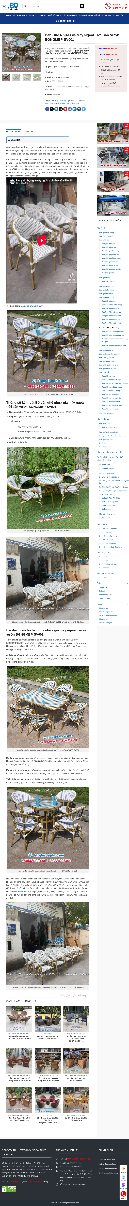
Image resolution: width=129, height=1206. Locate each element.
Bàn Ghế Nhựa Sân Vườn (112, 323)
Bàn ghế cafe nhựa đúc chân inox (112, 436)
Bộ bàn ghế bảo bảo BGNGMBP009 (76, 1079)
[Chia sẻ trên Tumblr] (79, 109)
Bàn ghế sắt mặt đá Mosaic (112, 387)
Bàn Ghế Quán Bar (106, 358)
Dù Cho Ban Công (106, 473)
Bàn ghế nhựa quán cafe (111, 316)
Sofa (31, 15)
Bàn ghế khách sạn (107, 286)
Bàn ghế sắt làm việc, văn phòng (115, 383)
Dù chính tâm (104, 465)
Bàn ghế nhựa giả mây (90, 15)
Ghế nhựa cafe (105, 447)
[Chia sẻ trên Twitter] (56, 109)
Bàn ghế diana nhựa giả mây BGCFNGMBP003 (19, 1119)
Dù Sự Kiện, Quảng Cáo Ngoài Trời (113, 491)
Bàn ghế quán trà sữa (108, 369)
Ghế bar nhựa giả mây (108, 564)
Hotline (123, 1193)
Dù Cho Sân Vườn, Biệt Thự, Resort (113, 487)
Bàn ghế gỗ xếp (108, 273)
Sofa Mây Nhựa (105, 595)
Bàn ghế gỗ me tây (109, 247)
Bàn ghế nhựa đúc (109, 301)
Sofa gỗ (102, 591)
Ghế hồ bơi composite (108, 529)
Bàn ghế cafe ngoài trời (108, 432)
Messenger (123, 1188)
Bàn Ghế (21, 15)
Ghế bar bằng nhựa (107, 557)
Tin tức (120, 15)
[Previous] (6, 52)
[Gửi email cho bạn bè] (61, 109)
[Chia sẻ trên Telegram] (84, 109)
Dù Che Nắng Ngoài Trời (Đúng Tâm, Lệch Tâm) (111, 459)
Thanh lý (109, 15)
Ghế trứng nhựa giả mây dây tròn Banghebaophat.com (48, 1120)
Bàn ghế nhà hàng (106, 290)
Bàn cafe (102, 424)
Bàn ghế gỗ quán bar (110, 265)
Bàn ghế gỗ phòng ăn (110, 254)
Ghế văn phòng (105, 578)
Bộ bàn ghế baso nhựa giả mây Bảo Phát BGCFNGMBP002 (76, 1038)
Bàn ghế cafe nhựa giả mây (59, 51)
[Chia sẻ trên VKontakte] (70, 109)
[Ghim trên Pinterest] (65, 109)
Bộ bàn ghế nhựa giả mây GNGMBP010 (76, 1119)
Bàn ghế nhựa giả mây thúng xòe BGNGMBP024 (48, 1079)
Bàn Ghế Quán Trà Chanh (109, 365)
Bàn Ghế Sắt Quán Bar (111, 402)
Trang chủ (10, 15)
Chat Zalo (123, 1180)
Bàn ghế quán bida (106, 361)
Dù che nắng (69, 15)
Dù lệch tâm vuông (109, 509)
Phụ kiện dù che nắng (108, 514)
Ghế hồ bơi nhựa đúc (107, 543)
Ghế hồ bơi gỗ (105, 532)
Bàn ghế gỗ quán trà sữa (111, 269)
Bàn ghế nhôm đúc (106, 294)
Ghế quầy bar (103, 553)
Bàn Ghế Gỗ (104, 240)
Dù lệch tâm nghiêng (110, 502)
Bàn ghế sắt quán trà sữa (112, 405)
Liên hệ (70, 21)
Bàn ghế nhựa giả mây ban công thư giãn (64, 103)
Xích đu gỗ (103, 608)
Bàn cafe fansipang (109, 427)
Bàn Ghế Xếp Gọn (106, 414)
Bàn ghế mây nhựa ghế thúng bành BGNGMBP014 (19, 1079)
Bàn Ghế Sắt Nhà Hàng (111, 391)
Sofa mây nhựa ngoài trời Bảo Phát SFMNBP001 (48, 1037)
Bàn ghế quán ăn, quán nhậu (110, 354)
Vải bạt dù (106, 518)
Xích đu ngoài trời (106, 612)
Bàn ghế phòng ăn (106, 350)
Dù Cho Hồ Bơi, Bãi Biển (109, 477)
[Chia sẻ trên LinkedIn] (74, 109)
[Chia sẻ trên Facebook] (47, 109)
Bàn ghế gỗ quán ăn (110, 262)
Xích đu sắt (103, 619)
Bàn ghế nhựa (104, 297)
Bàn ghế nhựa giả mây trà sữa (114, 345)
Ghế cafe (102, 443)
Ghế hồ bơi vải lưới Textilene (110, 547)
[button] (5, 69)
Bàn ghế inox (104, 278)
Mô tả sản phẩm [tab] (13, 132)
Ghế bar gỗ (103, 560)
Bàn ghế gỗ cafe (108, 243)
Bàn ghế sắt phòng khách (112, 398)
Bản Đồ (123, 1172)
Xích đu (41, 15)
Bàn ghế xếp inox (108, 281)
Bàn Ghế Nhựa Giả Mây (79, 48)
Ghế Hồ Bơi (53, 15)
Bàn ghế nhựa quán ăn (111, 308)
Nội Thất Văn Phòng (106, 573)
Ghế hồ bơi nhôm (106, 540)
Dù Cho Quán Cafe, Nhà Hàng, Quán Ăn (114, 482)
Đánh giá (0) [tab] (30, 132)
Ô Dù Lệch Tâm (105, 494)
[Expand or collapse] (66, 140)
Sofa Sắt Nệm (104, 598)
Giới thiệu (60, 21)
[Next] (37, 52)
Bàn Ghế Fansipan (106, 236)
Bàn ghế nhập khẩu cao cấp (109, 452)
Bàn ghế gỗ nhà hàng (110, 251)
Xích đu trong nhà (106, 623)
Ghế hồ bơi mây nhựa (108, 536)
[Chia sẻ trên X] (52, 109)
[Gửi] (82, 6)
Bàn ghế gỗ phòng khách (112, 258)
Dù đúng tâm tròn (109, 468)
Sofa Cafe (103, 587)
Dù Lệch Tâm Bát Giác (111, 498)
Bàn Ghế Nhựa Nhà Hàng (112, 305)
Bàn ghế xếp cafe (106, 439)
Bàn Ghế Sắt (104, 372)
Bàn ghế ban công (106, 233)
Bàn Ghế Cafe (103, 419)
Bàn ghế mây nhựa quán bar (113, 335)
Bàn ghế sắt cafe (108, 376)
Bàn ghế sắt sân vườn (110, 409)
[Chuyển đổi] (127, 228)
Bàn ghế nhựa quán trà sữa (113, 319)
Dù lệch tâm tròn (108, 505)
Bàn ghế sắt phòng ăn (110, 394)
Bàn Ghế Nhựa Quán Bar (112, 312)
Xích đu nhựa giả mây (108, 615)
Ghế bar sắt (104, 568)
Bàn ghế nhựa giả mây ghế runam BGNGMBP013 (19, 1037)
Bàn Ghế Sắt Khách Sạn (111, 380)
